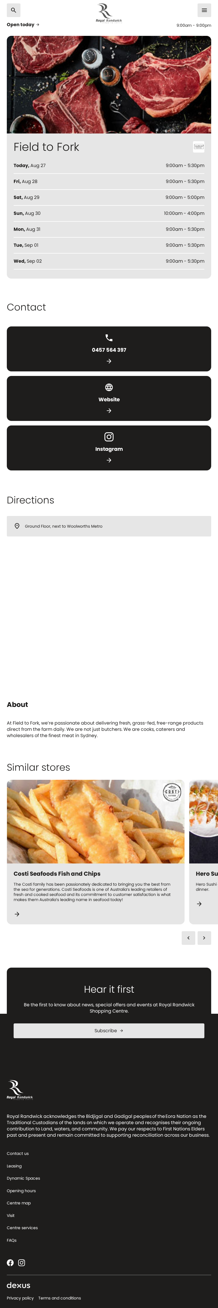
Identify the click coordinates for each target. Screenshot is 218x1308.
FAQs (11, 1240)
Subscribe (109, 1030)
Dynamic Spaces (23, 1178)
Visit (10, 1215)
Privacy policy (20, 1298)
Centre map (19, 1203)
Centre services (22, 1228)
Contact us (18, 1153)
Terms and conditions (59, 1298)
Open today (23, 25)
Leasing (14, 1166)
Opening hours (21, 1191)
